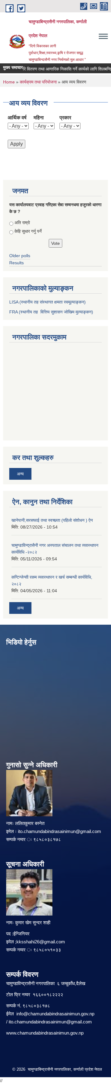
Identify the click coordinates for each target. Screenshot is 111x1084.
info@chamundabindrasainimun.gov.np (55, 1013)
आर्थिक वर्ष (17, 117)
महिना (39, 117)
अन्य (20, 473)
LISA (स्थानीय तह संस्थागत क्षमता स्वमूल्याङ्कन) (47, 302)
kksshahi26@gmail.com (40, 941)
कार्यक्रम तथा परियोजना (38, 81)
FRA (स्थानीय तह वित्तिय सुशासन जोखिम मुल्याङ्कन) (51, 311)
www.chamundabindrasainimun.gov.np (45, 1032)
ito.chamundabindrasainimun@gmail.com (59, 831)
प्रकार (65, 117)
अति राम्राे (22, 222)
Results (16, 262)
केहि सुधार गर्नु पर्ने (28, 231)
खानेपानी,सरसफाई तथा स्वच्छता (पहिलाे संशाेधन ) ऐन (52, 520)
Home (9, 81)
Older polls (19, 255)
